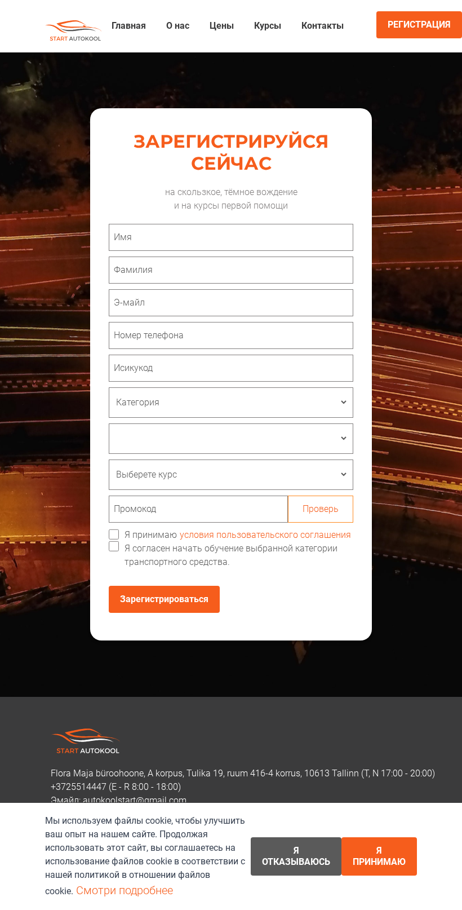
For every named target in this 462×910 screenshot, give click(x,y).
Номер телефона (149, 335)
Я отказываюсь (296, 856)
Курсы (267, 25)
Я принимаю (238, 534)
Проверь (321, 508)
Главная (129, 25)
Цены (222, 25)
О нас (177, 25)
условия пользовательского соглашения (265, 534)
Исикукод (133, 368)
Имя (123, 237)
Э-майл (129, 302)
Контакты (322, 25)
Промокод (135, 508)
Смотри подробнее (124, 890)
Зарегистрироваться (164, 599)
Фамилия (133, 269)
